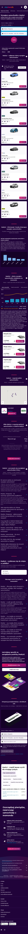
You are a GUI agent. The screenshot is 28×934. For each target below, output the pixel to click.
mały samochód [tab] (5, 287)
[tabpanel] (14, 253)
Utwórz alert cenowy (11, 842)
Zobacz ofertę (23, 86)
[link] (20, 341)
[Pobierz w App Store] (12, 924)
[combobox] (7, 23)
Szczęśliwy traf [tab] (6, 785)
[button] (2, 7)
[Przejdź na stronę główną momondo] (9, 7)
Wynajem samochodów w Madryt (6, 876)
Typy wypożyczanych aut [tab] (9, 772)
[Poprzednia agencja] (2, 402)
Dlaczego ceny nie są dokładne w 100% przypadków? (12, 870)
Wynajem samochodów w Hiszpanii (16, 875)
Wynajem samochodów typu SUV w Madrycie (10, 796)
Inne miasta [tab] (5, 782)
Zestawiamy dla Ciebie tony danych (11, 867)
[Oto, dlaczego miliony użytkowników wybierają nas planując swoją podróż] (26, 580)
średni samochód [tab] (15, 287)
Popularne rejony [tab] (7, 779)
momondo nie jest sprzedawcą (9, 865)
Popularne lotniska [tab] (17, 779)
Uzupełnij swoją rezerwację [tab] (17, 782)
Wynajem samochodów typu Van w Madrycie (10, 792)
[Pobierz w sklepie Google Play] (4, 924)
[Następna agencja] (25, 402)
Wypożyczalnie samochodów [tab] (10, 776)
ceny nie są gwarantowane (7, 861)
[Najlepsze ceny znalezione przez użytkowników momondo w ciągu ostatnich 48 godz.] (26, 56)
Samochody (6, 875)
